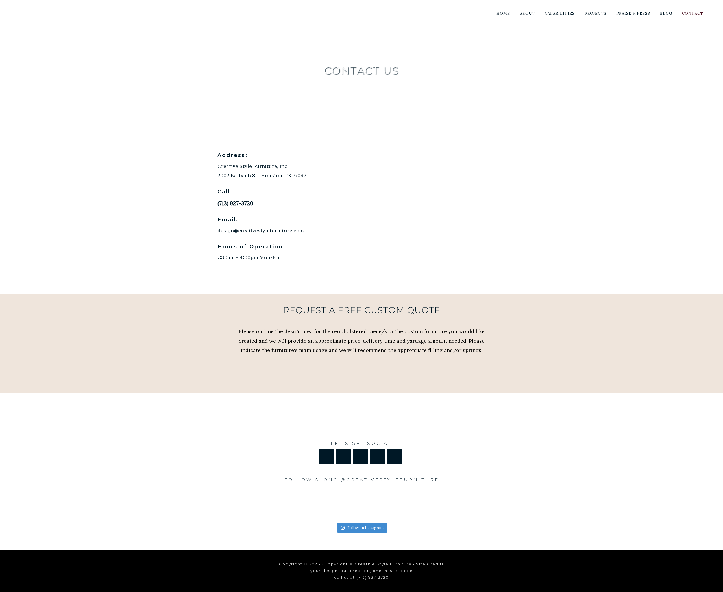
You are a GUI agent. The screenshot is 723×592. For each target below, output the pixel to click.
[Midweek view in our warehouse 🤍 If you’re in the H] (501, 503)
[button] (713, 9)
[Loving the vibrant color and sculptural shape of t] (333, 503)
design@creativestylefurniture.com (260, 230)
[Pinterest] (394, 456)
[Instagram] (360, 456)
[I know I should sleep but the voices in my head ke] (277, 503)
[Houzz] (343, 456)
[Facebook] (326, 456)
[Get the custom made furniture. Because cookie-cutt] (389, 503)
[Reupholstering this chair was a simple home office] (445, 503)
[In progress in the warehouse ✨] (221, 503)
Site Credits (430, 564)
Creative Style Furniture (57, 12)
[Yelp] (377, 456)
